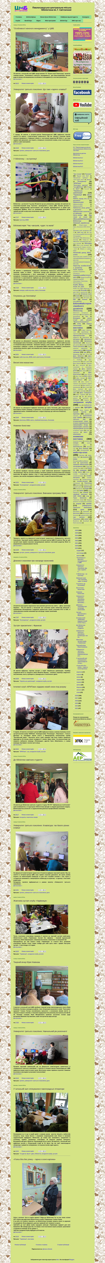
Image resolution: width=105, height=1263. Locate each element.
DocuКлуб (86, 521)
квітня (79, 684)
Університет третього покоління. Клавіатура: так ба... (82, 634)
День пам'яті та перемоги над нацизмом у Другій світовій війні (82, 383)
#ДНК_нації (80, 232)
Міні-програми (50, 20)
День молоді (81, 378)
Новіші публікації (20, 1244)
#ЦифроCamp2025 (78, 279)
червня (79, 679)
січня (78, 692)
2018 (76, 695)
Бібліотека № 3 (78, 160)
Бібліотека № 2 (78, 157)
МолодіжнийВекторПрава (80, 461)
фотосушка (86, 513)
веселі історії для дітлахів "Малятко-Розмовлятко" (82, 320)
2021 (76, 543)
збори (80, 405)
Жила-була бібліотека (48, 17)
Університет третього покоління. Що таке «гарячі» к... (81, 568)
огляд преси (77, 472)
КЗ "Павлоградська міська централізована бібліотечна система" (82, 149)
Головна (19, 17)
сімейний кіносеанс (41, 420)
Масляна (81, 455)
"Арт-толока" (77, 174)
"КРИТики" (22, 751)
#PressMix (83, 290)
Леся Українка (83, 448)
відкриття (76, 337)
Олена (87, 472)
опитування (76, 483)
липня (79, 677)
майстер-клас (29, 290)
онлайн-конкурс (87, 479)
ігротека (22, 220)
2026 (76, 530)
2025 (76, 533)
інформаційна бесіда (80, 425)
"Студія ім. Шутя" (25, 1153)
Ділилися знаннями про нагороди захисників (33, 561)
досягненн (85, 398)
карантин (75, 432)
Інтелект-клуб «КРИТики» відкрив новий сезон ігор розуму (39, 687)
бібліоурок (76, 314)
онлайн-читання (82, 481)
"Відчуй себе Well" (83, 176)
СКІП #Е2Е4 (77, 496)
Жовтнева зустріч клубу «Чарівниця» (30, 901)
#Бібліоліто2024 (78, 204)
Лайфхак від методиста (69, 17)
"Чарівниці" (23, 954)
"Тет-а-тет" (86, 189)
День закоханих (80, 365)
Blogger (71, 1259)
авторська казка (86, 294)
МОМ (27, 220)
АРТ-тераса (86, 297)
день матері (88, 374)
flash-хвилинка (77, 522)
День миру (79, 376)
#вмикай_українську (81, 223)
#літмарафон (77, 236)
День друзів (86, 361)
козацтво (87, 441)
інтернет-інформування (81, 423)
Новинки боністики (21, 425)
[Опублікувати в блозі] (40, 83)
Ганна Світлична (78, 346)
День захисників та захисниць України (82, 367)
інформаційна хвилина (81, 426)
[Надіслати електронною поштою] (39, 83)
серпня (79, 674)
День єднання (88, 363)
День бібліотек (36, 1153)
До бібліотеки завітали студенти (27, 760)
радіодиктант (79, 488)
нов (84, 468)
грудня (79, 550)
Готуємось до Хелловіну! (24, 296)
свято (37, 290)
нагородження (78, 466)
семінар (85, 492)
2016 (76, 700)
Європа (86, 400)
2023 (76, 538)
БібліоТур (63, 20)
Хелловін (42, 290)
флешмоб (86, 511)
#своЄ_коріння (78, 269)
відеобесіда (84, 332)
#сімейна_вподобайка (79, 271)
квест (85, 432)
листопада (80, 553)
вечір (79, 323)
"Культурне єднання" (80, 185)
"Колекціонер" (24, 485)
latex (57, 1259)
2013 (76, 708)
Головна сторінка (41, 1244)
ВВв (87, 316)
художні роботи (85, 515)
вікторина (76, 339)
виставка (31, 1239)
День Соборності (86, 392)
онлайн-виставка (78, 475)
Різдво (87, 488)
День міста (88, 376)
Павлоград (88, 483)
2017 (76, 698)
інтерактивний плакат (80, 421)
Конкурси (85, 17)
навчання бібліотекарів (81, 464)
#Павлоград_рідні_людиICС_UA (81, 256)
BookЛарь (28, 20)
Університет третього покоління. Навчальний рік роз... (82, 653)
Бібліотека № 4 (78, 163)
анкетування (86, 296)
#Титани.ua (76, 273)
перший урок (77, 486)
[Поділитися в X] (42, 83)
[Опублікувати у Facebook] (43, 83)
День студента (80, 394)
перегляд (78, 485)
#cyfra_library (78, 285)
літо (74, 450)
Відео (39, 20)
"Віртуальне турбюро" (80, 177)
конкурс (22, 290)
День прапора (78, 389)
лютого (79, 690)
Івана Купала (84, 410)
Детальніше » (17, 79)
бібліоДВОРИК (77, 301)
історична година (78, 430)
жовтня (79, 555)
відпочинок (85, 337)
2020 (76, 545)
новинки (83, 470)
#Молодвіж (88, 243)
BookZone (76, 521)
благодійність (86, 314)
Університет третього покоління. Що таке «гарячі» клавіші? (40, 89)
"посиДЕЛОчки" (78, 187)
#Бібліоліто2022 (78, 202)
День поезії (86, 387)
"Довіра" (89, 179)
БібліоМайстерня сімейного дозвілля (82, 306)
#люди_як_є (86, 239)
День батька (86, 354)
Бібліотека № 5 (78, 166)
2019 (76, 548)
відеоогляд (76, 333)
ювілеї (86, 519)
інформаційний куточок (81, 428)
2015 (76, 703)
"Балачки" (88, 174)
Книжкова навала (77, 441)
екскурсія (22, 817)
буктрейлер (76, 316)
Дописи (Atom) (47, 1249)
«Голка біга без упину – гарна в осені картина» (34, 1159)
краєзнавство (77, 446)
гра (28, 751)
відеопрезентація (79, 335)
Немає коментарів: (28, 83)
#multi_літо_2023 (78, 286)
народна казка (77, 468)
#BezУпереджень (77, 283)
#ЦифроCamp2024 (85, 277)
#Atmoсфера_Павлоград (80, 281)
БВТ (74, 299)
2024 (76, 535)
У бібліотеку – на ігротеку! (25, 159)
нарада (88, 466)
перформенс (86, 485)
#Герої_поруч (83, 225)
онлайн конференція (80, 474)
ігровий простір (79, 412)
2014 (76, 706)
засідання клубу (35, 485)
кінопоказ (22, 420)
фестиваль (76, 511)
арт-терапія (76, 297)
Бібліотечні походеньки (80, 312)
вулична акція (86, 344)
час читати (79, 517)
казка (87, 430)
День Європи (77, 363)
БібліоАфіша (31, 17)
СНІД (87, 496)
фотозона (40, 357)
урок (48, 150)
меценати (86, 457)
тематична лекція (32, 817)
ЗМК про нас (76, 20)
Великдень (76, 318)
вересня (79, 672)
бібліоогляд (77, 311)
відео (75, 330)
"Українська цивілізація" (27, 681)
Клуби (18, 20)
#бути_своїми (77, 215)
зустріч (43, 485)
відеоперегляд (85, 333)
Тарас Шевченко (79, 498)
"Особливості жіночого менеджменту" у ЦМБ (33, 28)
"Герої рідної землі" (78, 179)
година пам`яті (78, 350)
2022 (76, 540)
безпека (84, 299)
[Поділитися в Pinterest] (45, 83)
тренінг (21, 150)
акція (77, 296)
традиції (78, 503)
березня (79, 687)
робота (75, 490)
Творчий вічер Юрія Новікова (26, 962)
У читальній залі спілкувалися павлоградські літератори (38, 1089)
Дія (83, 396)
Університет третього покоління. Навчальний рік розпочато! (40, 1031)
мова (75, 459)
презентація (88, 486)
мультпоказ (84, 462)
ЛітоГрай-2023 (85, 450)
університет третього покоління (35, 150)
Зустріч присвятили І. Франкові (27, 625)
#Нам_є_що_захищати (82, 245)
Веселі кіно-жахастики (23, 362)
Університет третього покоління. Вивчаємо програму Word (39, 493)
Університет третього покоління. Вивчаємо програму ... (80, 599)
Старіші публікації (63, 1244)
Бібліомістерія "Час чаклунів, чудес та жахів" (33, 225)
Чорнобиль (77, 519)
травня (79, 682)
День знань (82, 370)
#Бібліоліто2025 (78, 206)
